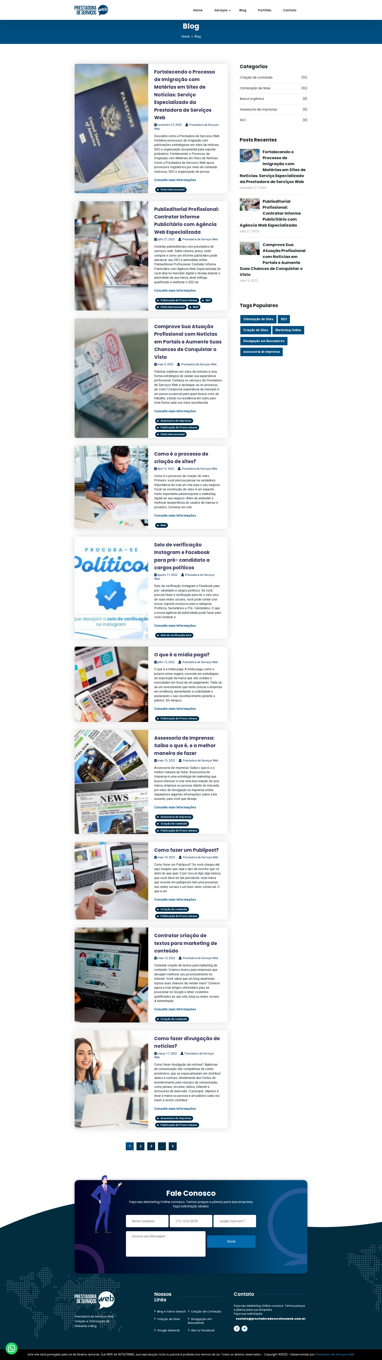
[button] (12, 1348)
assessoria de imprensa (261, 352)
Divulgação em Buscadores (264, 341)
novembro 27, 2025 (169, 124)
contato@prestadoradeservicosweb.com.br (271, 1319)
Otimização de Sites (273, 88)
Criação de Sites (255, 330)
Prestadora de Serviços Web (200, 239)
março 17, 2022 (167, 1053)
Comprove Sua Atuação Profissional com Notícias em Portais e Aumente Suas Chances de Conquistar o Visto (188, 341)
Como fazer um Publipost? (186, 850)
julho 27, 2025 (166, 239)
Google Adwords (168, 1330)
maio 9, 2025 (165, 364)
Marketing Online (288, 330)
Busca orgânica (273, 99)
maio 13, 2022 (166, 958)
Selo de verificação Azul (176, 635)
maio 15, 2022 (166, 760)
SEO (208, 300)
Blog (242, 10)
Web (195, 307)
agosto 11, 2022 (167, 574)
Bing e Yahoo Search (171, 1311)
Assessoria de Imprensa (176, 420)
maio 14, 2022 (166, 857)
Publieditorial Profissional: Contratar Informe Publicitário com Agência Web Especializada (270, 213)
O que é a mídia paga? (182, 654)
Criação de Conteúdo (206, 1311)
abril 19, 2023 (165, 468)
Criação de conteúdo (174, 823)
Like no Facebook (203, 1330)
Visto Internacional (173, 189)
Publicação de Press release (179, 300)
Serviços (221, 10)
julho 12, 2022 (166, 662)
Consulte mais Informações (175, 180)
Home (198, 10)
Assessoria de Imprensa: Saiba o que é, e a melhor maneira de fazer (185, 746)
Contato (289, 10)
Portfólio (264, 10)
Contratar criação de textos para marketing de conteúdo (185, 943)
